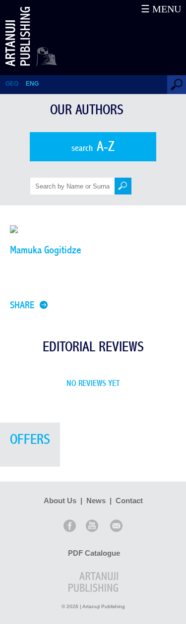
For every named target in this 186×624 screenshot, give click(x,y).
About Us (60, 500)
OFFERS (30, 439)
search (93, 147)
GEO (11, 83)
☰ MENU (161, 8)
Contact (129, 500)
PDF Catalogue (94, 553)
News (96, 500)
